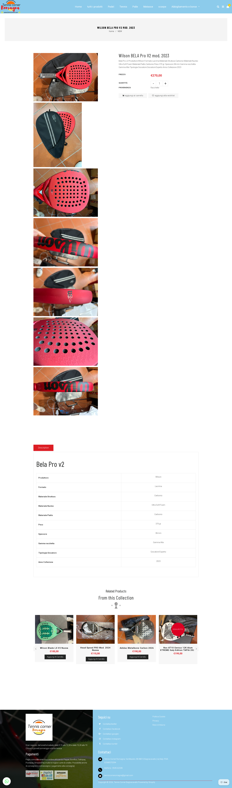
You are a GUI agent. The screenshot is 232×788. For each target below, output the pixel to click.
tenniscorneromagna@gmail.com (118, 775)
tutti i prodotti (95, 6)
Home (78, 6)
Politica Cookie (159, 717)
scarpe (162, 6)
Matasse (148, 6)
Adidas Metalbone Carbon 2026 (137, 648)
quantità (123, 83)
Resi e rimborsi (159, 725)
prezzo (122, 74)
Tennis (123, 6)
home (111, 31)
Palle (135, 6)
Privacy (156, 721)
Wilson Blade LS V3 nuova (54, 648)
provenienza (125, 88)
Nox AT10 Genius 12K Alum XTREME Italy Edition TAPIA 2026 (178, 649)
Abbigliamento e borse (184, 6)
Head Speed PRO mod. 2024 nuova (95, 649)
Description (43, 447)
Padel (111, 6)
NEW (120, 31)
